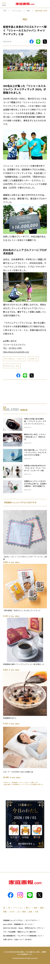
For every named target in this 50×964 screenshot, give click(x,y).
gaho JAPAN (7, 924)
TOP (5, 11)
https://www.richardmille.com (16, 352)
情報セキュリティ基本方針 (26, 932)
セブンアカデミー (32, 920)
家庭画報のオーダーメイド (23, 924)
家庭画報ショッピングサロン (13, 920)
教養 (5, 912)
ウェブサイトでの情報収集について (30, 936)
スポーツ (34, 359)
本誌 (36, 912)
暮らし (28, 908)
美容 (35, 908)
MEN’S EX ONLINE (10, 928)
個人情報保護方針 (9, 936)
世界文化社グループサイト (34, 928)
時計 (28, 11)
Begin (21, 928)
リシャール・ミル (12, 366)
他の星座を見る (25, 844)
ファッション (17, 11)
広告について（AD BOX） (23, 939)
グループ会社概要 (9, 932)
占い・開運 (21, 912)
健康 (41, 908)
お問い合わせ (7, 939)
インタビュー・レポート (15, 359)
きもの (11, 912)
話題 (30, 912)
